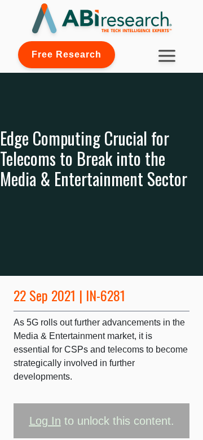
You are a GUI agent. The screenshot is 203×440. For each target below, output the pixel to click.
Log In (45, 421)
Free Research (67, 54)
